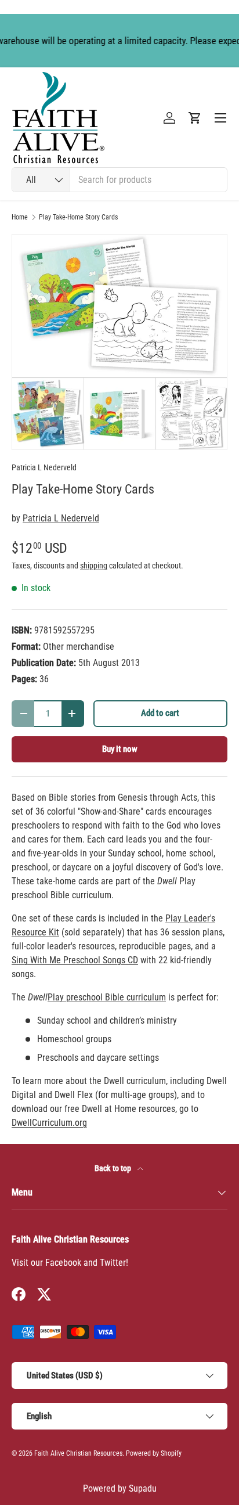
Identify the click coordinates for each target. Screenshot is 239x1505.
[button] (195, 118)
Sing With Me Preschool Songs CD (75, 960)
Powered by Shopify (154, 1453)
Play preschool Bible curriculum (107, 997)
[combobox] (119, 180)
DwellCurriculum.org (49, 1122)
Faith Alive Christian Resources (78, 1453)
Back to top (114, 1168)
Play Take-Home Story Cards (78, 217)
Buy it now (119, 749)
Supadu (143, 1488)
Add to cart (160, 713)
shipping (93, 565)
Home (20, 217)
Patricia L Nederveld (44, 467)
